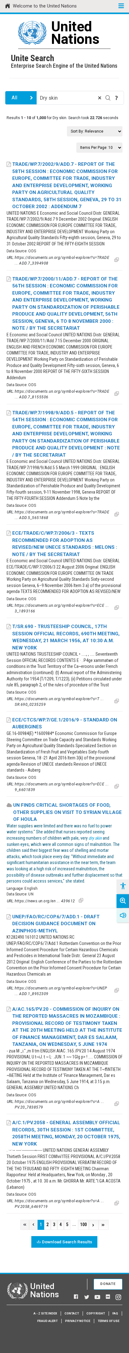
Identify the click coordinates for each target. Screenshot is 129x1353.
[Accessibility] (122, 886)
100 (83, 1224)
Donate (108, 1284)
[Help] (116, 98)
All (14, 98)
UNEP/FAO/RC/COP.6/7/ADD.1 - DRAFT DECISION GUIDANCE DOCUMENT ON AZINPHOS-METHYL (56, 924)
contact (71, 1313)
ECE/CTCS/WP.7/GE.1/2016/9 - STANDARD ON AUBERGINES (64, 723)
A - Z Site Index (45, 1313)
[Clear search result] (99, 98)
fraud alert (47, 1321)
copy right (95, 1313)
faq (115, 1313)
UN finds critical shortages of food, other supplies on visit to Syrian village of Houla (67, 812)
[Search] (108, 98)
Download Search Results (67, 1241)
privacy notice (77, 1321)
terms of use (108, 1321)
